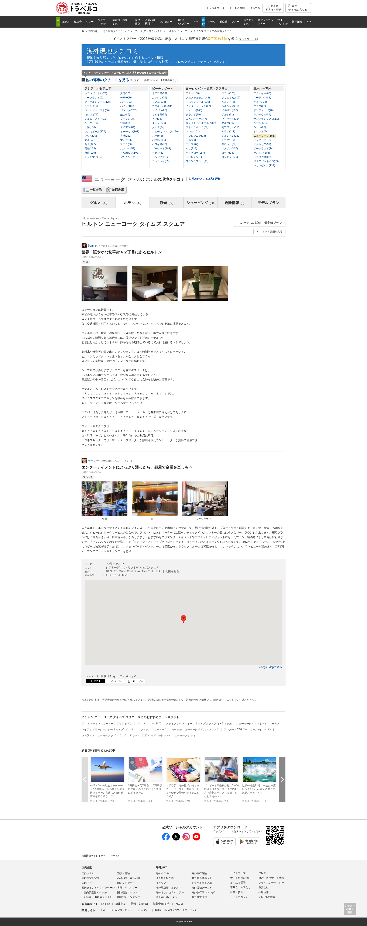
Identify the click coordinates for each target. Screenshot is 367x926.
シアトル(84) (261, 123)
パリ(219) (191, 148)
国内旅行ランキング (128, 897)
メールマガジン (239, 896)
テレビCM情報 (266, 896)
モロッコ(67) (229, 144)
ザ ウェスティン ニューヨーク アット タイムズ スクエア (114, 723)
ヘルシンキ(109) (231, 106)
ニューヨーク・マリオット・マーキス (257, 723)
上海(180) (90, 127)
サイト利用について (241, 877)
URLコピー (137, 681)
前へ (85, 779)
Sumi (91, 245)
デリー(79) (126, 97)
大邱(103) (125, 93)
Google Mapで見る (270, 667)
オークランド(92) (94, 97)
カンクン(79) (159, 97)
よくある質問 (237, 8)
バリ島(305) (159, 140)
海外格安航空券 (165, 878)
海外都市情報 (199, 897)
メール (117, 681)
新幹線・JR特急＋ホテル (98, 897)
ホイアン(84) (127, 127)
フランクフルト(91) (197, 161)
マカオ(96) (126, 140)
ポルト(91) (228, 114)
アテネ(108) (193, 93)
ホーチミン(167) (129, 131)
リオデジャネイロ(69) (266, 161)
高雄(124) (90, 148)
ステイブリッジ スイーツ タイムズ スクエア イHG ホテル (199, 723)
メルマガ (255, 8)
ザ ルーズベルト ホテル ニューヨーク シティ (170, 735)
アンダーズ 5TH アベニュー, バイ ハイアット (249, 729)
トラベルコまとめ (202, 882)
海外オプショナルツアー (170, 892)
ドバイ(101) (193, 131)
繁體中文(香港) (161, 903)
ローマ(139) (228, 152)
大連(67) (89, 140)
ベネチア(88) (229, 101)
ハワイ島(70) (159, 144)
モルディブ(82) (160, 157)
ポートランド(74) (264, 148)
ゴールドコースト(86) (97, 110)
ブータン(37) (127, 118)
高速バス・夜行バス (128, 878)
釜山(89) (125, 114)
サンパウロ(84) (262, 114)
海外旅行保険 (199, 873)
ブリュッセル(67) (231, 97)
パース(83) (126, 101)
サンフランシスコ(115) (267, 118)
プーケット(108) (161, 148)
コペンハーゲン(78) (197, 118)
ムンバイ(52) (127, 148)
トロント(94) (261, 131)
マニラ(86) (126, 144)
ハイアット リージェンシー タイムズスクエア (108, 729)
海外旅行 (161, 867)
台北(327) (90, 144)
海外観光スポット (202, 878)
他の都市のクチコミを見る (132, 80)
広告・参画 (236, 892)
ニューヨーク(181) (264, 135)
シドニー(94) (92, 123)
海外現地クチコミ (113, 51)
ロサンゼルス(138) (264, 165)
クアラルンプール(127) (98, 101)
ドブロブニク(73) (196, 135)
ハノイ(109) (127, 106)
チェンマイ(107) (94, 157)
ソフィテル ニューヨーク (152, 729)
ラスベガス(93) (262, 157)
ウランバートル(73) (96, 93)
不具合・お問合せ (240, 887)
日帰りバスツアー (127, 887)
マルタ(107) (228, 123)
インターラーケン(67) (198, 106)
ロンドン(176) (230, 157)
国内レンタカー (126, 882)
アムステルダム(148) (198, 97)
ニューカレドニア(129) (165, 131)
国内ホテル (88, 873)
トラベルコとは (215, 8)
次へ (282, 779)
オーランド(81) (262, 97)
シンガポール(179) (95, 131)
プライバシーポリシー (271, 882)
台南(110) (90, 152)
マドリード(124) (231, 118)
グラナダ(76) (193, 114)
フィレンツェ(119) (196, 157)
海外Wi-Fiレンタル (166, 897)
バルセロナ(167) (195, 152)
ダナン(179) (159, 123)
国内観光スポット (127, 892)
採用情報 (263, 892)
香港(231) (125, 135)
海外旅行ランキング (203, 892)
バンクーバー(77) (264, 140)
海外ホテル (162, 873)
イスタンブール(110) (198, 101)
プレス (262, 873)
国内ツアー (88, 882)
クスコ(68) (260, 106)
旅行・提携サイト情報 (271, 877)
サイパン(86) (159, 110)
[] (248, 39)
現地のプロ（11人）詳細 (206, 178)
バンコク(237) (128, 110)
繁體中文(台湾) (139, 903)
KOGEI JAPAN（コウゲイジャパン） (176, 910)
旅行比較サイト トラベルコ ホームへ (101, 855)
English (105, 903)
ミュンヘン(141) (231, 135)
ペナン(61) (158, 152)
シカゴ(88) (260, 127)
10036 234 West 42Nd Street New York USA (142, 571)
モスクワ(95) (229, 140)
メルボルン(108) (129, 152)
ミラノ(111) (228, 131)
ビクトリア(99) (262, 144)
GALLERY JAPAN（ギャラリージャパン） (125, 910)
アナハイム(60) (262, 93)
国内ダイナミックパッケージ (98, 887)
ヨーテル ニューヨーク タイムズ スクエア (195, 729)
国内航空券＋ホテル (95, 892)
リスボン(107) (230, 148)
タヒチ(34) (158, 127)
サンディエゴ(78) (264, 110)
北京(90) (125, 123)
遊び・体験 (123, 873)
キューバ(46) (261, 101)
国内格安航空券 (90, 878)
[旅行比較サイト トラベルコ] (83, 31)
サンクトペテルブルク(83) (201, 123)
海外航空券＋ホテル (167, 887)
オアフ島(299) (160, 93)
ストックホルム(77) (197, 127)
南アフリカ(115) (231, 127)
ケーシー (93, 460)
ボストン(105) (262, 152)
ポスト (97, 681)
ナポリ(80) (192, 140)
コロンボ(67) (92, 114)
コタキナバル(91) (162, 106)
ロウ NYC (156, 723)
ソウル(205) (91, 135)
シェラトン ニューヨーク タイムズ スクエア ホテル (111, 735)
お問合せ (273, 8)
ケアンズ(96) (92, 106)
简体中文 (120, 903)
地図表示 (118, 189)
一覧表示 (96, 189)
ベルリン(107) (230, 110)
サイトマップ (238, 873)
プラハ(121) (228, 93)
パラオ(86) (158, 135)
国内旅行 (87, 867)
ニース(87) (192, 144)
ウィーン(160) (194, 110)
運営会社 (263, 887)
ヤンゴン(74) (127, 157)
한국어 (179, 903)
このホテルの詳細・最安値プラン (259, 222)
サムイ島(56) (159, 114)
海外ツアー (162, 882)
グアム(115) (159, 101)
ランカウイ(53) (160, 161)
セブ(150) (157, 118)
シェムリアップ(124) (97, 118)
